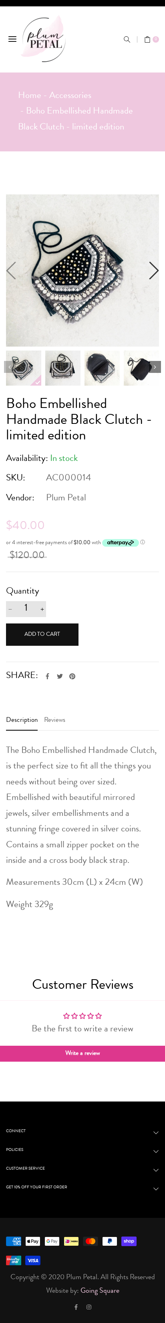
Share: (22, 676)
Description (22, 720)
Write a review (82, 1054)
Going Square (99, 1291)
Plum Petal (66, 498)
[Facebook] (76, 1307)
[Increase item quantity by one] (42, 609)
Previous (10, 367)
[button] (127, 39)
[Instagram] (89, 1307)
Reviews (54, 720)
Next (155, 367)
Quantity (22, 591)
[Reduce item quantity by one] (10, 609)
